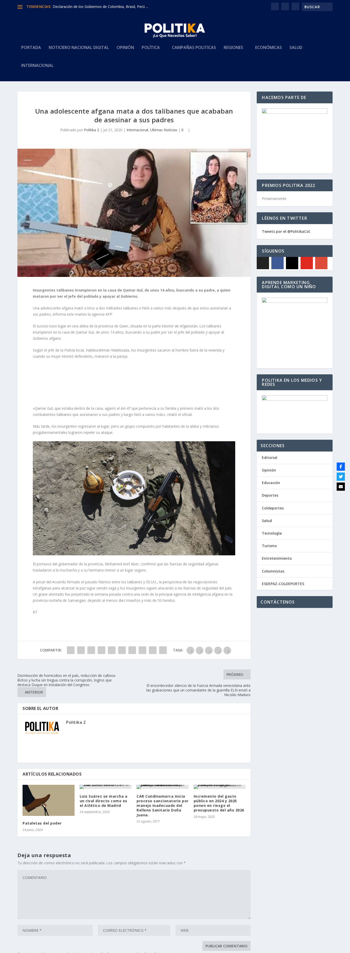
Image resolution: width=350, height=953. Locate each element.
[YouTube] (307, 263)
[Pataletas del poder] (49, 800)
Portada (31, 47)
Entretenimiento (277, 558)
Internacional (37, 65)
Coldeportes (273, 508)
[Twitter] (341, 477)
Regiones (233, 47)
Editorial (269, 457)
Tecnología (272, 533)
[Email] (341, 487)
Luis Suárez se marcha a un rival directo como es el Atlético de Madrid (104, 801)
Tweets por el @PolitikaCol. (286, 231)
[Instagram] (292, 263)
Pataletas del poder (42, 823)
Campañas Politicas (194, 47)
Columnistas (273, 571)
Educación (271, 482)
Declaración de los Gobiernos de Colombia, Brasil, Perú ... (100, 6)
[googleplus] (321, 263)
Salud (296, 47)
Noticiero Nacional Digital (79, 47)
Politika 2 (91, 129)
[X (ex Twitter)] (263, 263)
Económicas (268, 47)
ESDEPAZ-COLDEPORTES (283, 583)
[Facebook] (277, 263)
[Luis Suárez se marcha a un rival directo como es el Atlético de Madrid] (106, 787)
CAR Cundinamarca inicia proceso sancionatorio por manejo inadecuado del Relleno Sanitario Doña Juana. (163, 805)
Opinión (125, 47)
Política (151, 47)
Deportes (270, 495)
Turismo (269, 545)
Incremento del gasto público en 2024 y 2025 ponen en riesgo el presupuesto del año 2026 (219, 803)
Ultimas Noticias (163, 129)
